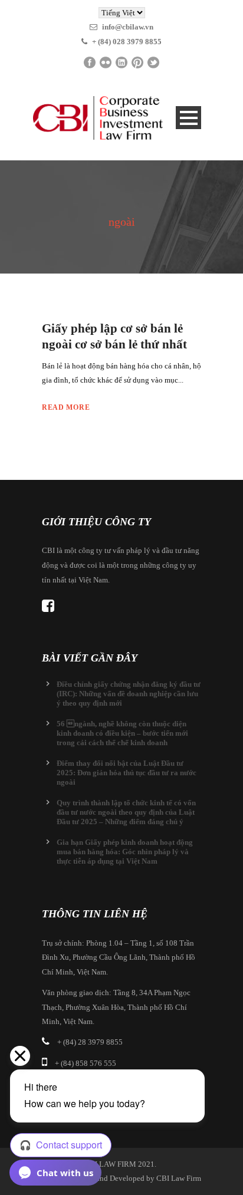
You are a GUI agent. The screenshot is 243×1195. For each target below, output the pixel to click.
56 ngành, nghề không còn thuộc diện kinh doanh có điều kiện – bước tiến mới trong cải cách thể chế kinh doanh (122, 733)
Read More (66, 407)
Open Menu (188, 117)
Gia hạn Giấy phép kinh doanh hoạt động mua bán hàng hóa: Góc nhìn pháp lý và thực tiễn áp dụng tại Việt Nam (125, 851)
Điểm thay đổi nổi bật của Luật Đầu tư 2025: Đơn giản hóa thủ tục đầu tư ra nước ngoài (126, 772)
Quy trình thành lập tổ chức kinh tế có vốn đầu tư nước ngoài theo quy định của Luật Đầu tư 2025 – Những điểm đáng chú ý (126, 812)
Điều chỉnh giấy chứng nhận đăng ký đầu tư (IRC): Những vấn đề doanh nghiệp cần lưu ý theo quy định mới (129, 693)
